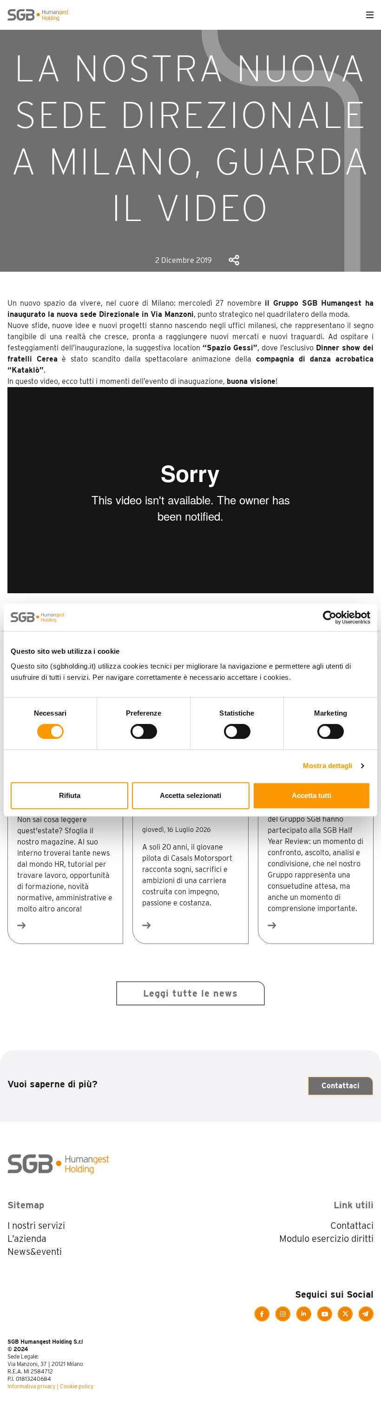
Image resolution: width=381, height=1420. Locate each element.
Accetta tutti (311, 795)
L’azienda (26, 1238)
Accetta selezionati (190, 795)
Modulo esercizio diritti (326, 1238)
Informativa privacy (31, 1386)
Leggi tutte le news (190, 993)
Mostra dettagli (328, 766)
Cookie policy (76, 1386)
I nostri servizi (36, 1225)
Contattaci (341, 1085)
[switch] (144, 731)
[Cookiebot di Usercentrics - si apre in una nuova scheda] (329, 617)
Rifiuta (69, 795)
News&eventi (34, 1251)
